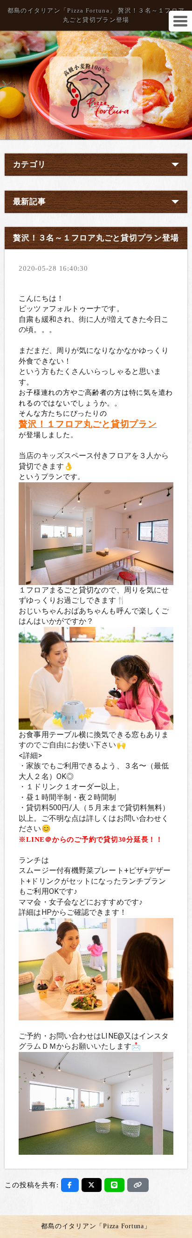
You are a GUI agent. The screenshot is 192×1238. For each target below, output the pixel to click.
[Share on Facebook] (70, 1185)
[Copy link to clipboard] (138, 1185)
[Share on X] (92, 1185)
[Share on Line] (114, 1185)
